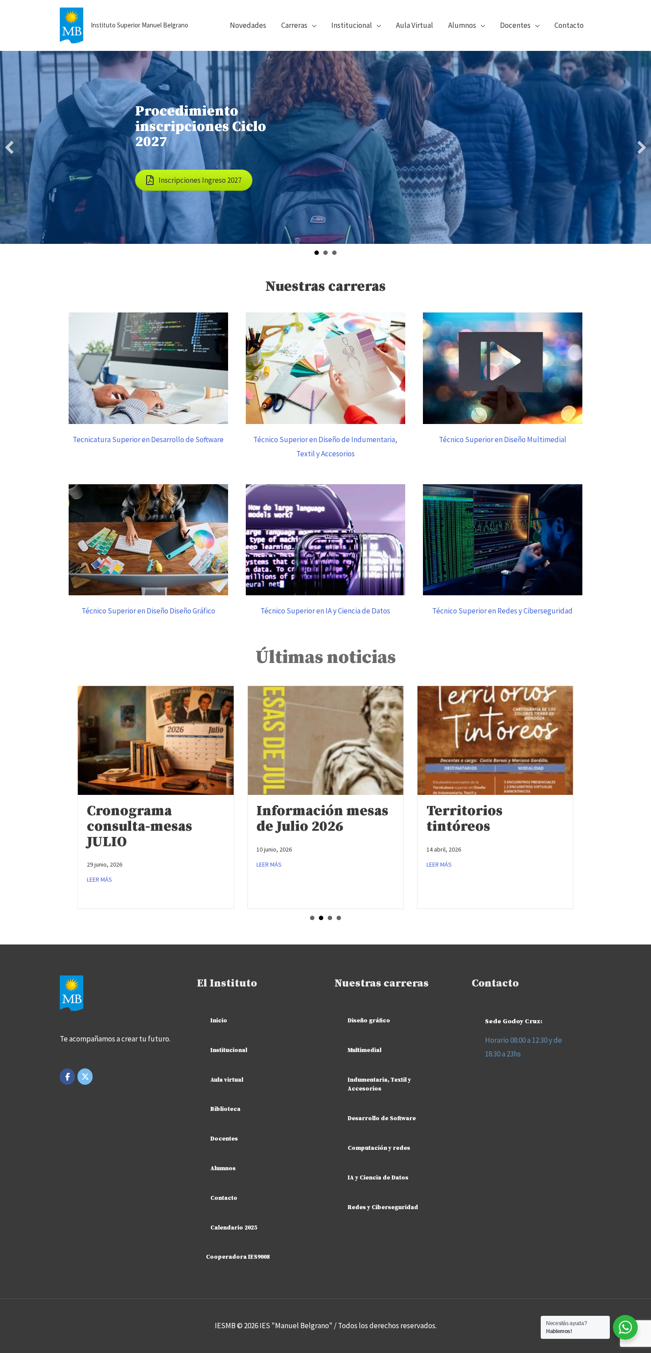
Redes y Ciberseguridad (383, 1207)
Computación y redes (379, 1148)
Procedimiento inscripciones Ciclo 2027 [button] (316, 253)
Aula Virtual (414, 25)
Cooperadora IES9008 (238, 1256)
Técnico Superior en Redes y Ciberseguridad (502, 611)
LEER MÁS (99, 879)
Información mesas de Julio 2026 (322, 819)
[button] (9, 147)
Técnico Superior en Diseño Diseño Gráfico (148, 611)
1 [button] (312, 918)
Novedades (248, 25)
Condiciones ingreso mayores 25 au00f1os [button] (334, 253)
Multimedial (364, 1050)
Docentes (515, 25)
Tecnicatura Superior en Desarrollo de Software (148, 439)
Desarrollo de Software (382, 1118)
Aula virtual (226, 1079)
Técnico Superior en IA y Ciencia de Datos (325, 611)
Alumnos (462, 25)
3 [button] (330, 918)
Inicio (218, 1020)
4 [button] (339, 918)
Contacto (569, 25)
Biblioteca (225, 1109)
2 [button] (321, 918)
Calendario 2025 (233, 1227)
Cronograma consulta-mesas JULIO (139, 826)
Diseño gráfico (369, 1020)
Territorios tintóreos (464, 819)
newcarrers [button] (325, 253)
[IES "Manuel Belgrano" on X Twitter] (85, 1076)
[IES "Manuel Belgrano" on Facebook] (67, 1076)
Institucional (228, 1050)
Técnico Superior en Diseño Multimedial (502, 439)
